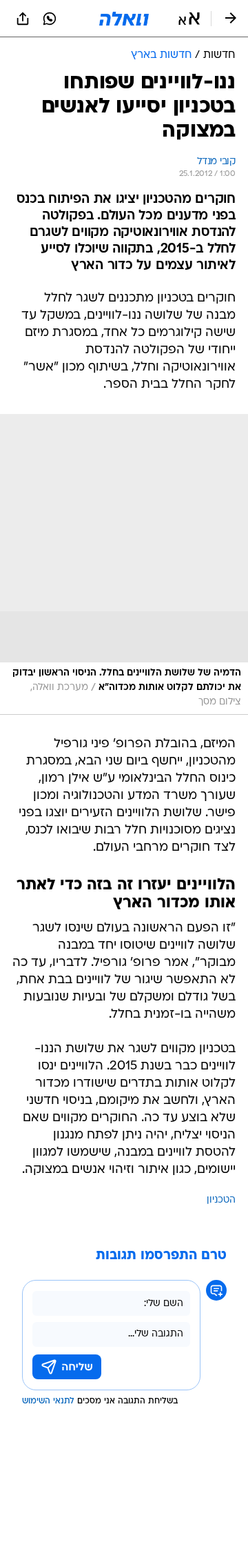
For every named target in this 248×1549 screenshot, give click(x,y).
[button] (189, 18)
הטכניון (221, 1200)
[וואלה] (124, 19)
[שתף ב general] (22, 18)
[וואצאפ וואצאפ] (49, 19)
